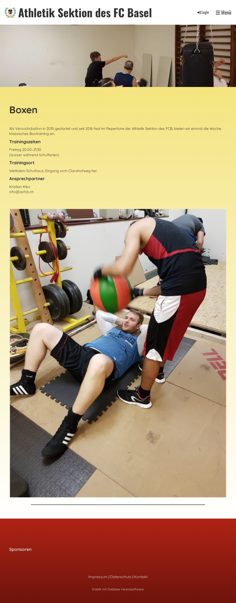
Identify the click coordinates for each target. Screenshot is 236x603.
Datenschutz (120, 576)
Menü (225, 12)
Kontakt (141, 576)
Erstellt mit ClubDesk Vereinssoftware (118, 589)
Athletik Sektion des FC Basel (85, 12)
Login (205, 12)
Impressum (98, 576)
